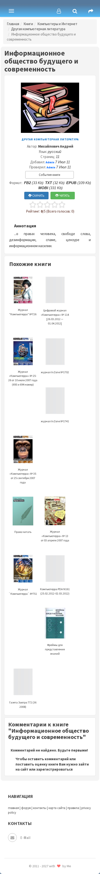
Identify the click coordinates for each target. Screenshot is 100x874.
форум (26, 808)
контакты (39, 808)
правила (73, 808)
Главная (13, 23)
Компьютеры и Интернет (57, 23)
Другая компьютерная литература (38, 29)
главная (13, 808)
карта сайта (57, 808)
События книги (49, 175)
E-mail (25, 837)
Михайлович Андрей (55, 146)
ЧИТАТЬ (64, 195)
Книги (28, 23)
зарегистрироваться (54, 769)
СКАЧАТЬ (38, 195)
